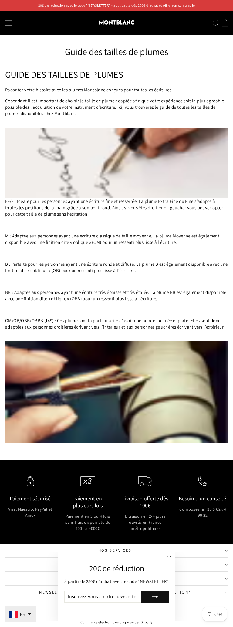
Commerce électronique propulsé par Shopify (116, 622)
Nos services (115, 550)
